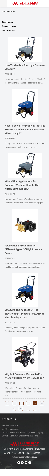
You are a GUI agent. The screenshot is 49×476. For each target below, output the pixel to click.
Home (5, 11)
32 (21, 403)
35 (42, 403)
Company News (9, 26)
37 (21, 409)
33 (28, 403)
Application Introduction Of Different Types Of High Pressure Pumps (23, 249)
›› (35, 409)
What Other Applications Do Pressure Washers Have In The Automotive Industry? (22, 185)
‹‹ (7, 403)
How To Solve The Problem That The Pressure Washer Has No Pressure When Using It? (25, 129)
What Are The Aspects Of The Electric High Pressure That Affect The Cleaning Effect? (24, 313)
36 (14, 409)
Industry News (8, 31)
